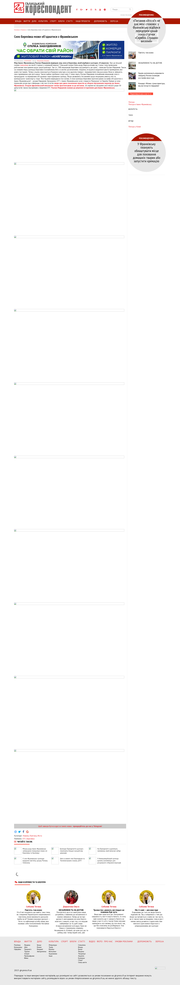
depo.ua (114, 21)
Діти (25, 947)
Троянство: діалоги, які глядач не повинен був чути (108, 911)
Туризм (27, 951)
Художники (53, 954)
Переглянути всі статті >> (140, 94)
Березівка (30, 838)
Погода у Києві (134, 126)
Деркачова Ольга (71, 906)
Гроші (39, 945)
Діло (34, 21)
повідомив (24, 65)
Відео (92, 941)
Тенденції (82, 954)
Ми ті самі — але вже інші (146, 910)
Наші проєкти (83, 21)
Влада (18, 21)
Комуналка (18, 947)
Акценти (81, 956)
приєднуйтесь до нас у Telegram (87, 826)
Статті (69, 21)
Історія (26, 954)
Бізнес (39, 947)
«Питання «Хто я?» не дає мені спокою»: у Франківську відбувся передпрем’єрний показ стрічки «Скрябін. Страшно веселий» (146, 30)
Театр (51, 947)
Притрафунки (29, 956)
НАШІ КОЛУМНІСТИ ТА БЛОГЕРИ (32, 882)
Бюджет (40, 949)
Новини (26, 835)
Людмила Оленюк (43, 61)
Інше (50, 956)
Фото (39, 835)
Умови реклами (126, 15)
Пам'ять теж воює (146, 52)
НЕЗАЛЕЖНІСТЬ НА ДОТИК (150, 63)
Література (53, 945)
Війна (26, 958)
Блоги (61, 21)
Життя (27, 21)
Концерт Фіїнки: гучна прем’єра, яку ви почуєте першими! (151, 84)
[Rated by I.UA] (160, 968)
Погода (131, 102)
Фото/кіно (52, 951)
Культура (43, 21)
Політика (33, 835)
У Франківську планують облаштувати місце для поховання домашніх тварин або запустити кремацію (146, 152)
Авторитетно (41, 951)
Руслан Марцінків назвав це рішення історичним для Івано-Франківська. (83, 87)
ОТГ (24, 838)
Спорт (53, 21)
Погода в (139, 104)
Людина (27, 945)
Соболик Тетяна (33, 906)
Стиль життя (82, 962)
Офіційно (17, 949)
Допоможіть (100, 21)
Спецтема (81, 945)
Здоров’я (27, 949)
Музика (51, 949)
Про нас (108, 941)
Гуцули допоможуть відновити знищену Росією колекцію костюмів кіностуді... (151, 75)
